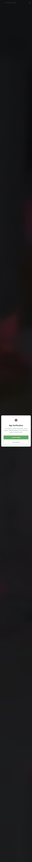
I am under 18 (16, 442)
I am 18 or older (16, 437)
